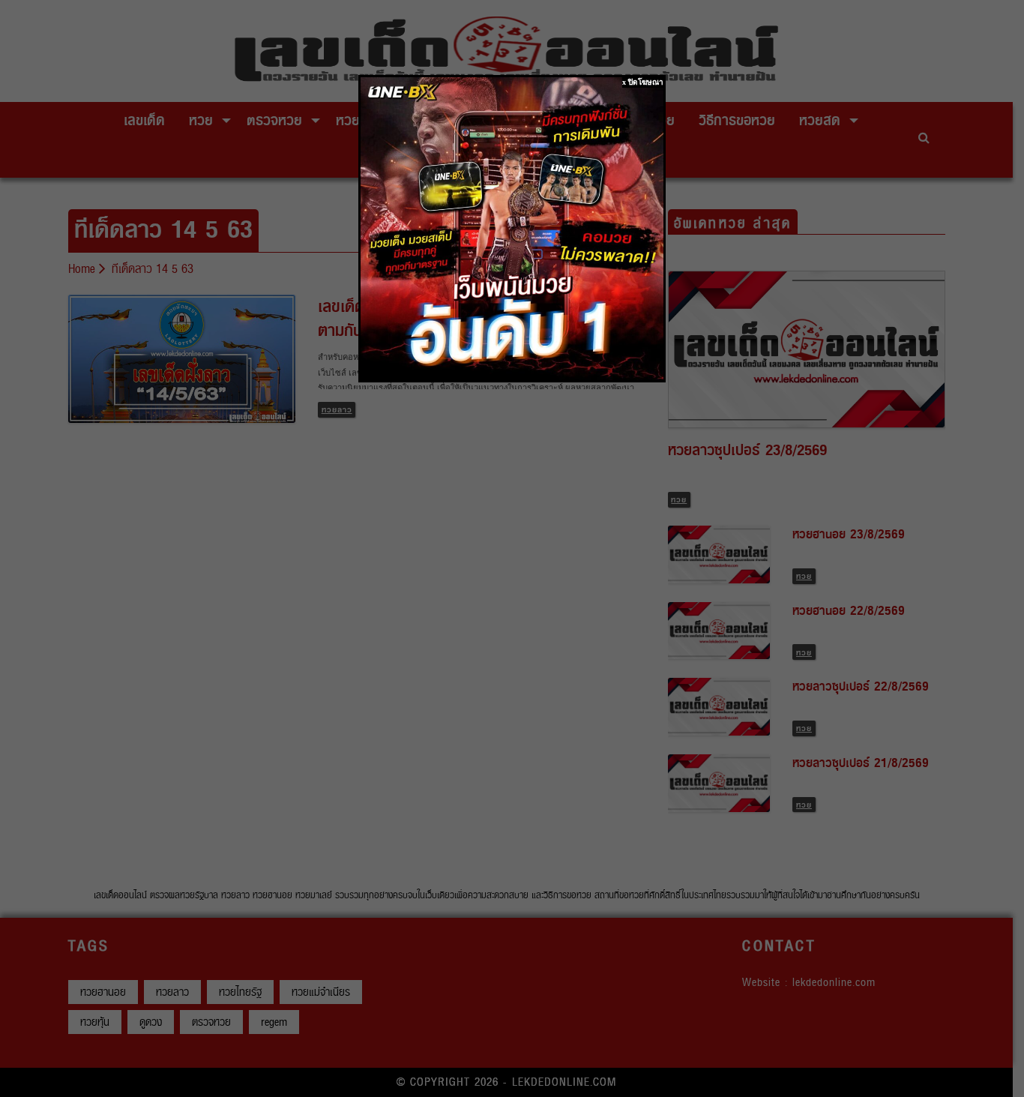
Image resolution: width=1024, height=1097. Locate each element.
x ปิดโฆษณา (642, 82)
